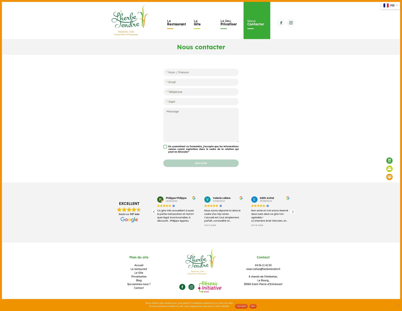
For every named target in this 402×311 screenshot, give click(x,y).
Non (253, 306)
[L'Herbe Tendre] (130, 20)
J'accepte (241, 306)
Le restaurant (138, 269)
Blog (139, 280)
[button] (292, 211)
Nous (255, 22)
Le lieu (228, 22)
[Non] (398, 305)
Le (176, 22)
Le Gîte (138, 272)
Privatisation (139, 276)
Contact (139, 287)
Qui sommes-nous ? (139, 284)
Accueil (138, 265)
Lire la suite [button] (210, 225)
